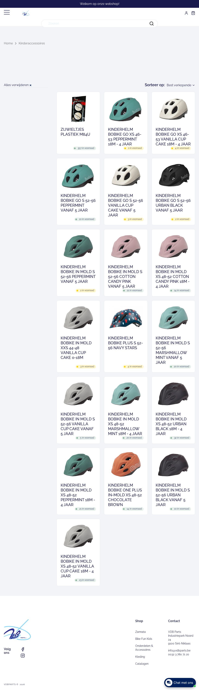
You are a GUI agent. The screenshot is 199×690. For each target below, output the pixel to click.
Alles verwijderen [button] (16, 85)
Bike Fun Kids (143, 638)
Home (8, 43)
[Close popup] (192, 655)
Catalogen (141, 663)
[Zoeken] (151, 23)
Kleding (140, 656)
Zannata (140, 631)
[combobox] (99, 23)
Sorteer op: (155, 85)
